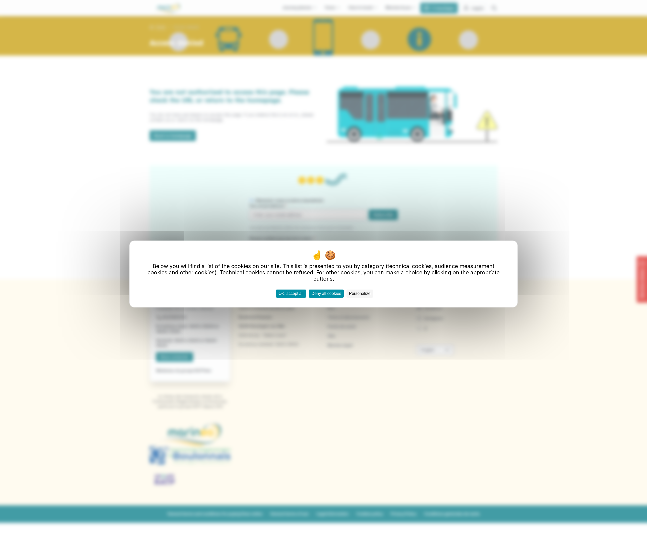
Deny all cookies (326, 293)
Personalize (360, 293)
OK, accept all (291, 293)
